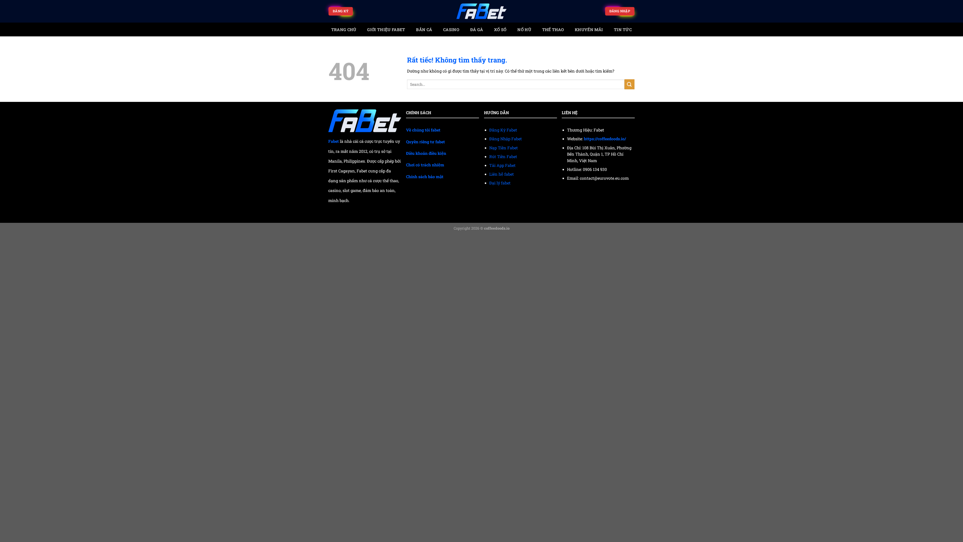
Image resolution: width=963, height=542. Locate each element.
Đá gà (476, 29)
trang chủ (343, 29)
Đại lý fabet (500, 182)
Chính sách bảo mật (424, 176)
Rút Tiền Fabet (503, 156)
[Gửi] (629, 84)
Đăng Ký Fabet (503, 129)
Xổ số (500, 29)
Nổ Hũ (524, 29)
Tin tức (623, 29)
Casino (451, 29)
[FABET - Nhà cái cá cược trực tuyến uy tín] (481, 11)
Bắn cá (424, 29)
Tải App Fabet (502, 165)
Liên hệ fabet (501, 174)
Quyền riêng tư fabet (425, 141)
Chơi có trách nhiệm (425, 164)
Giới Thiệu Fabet (386, 29)
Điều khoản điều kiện (426, 153)
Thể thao (553, 29)
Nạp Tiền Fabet (503, 147)
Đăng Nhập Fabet (505, 138)
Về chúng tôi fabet (423, 129)
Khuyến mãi (589, 29)
